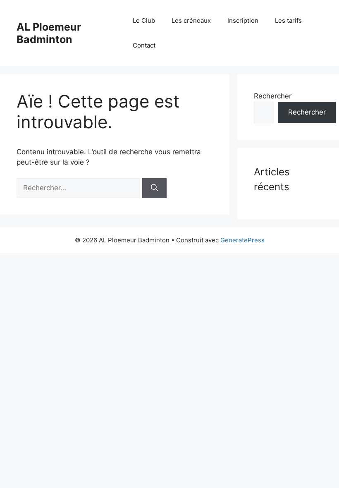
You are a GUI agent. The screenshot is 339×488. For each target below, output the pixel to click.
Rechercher (272, 96)
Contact (144, 45)
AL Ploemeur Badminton (49, 33)
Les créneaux (191, 20)
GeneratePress (242, 240)
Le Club (144, 20)
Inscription (242, 20)
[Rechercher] (154, 188)
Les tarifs (288, 20)
